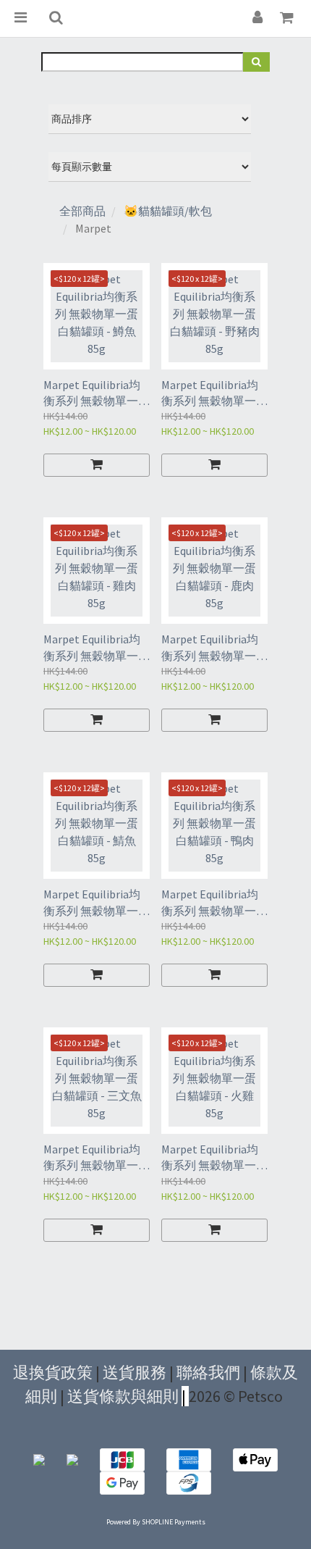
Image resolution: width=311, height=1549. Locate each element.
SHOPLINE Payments (173, 1522)
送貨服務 (134, 1372)
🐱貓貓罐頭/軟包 (168, 211)
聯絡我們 (208, 1372)
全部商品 (82, 211)
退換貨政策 (53, 1372)
